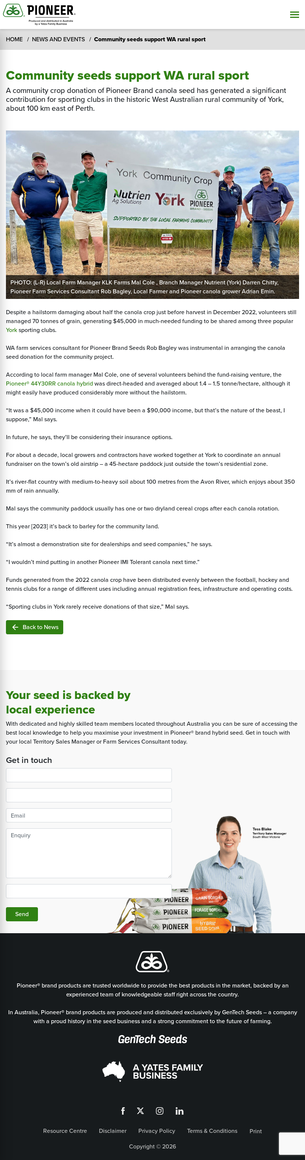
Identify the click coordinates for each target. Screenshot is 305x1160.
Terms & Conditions (212, 1131)
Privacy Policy (156, 1131)
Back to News (34, 627)
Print (256, 1131)
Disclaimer (112, 1131)
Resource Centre (65, 1131)
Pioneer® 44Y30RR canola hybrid (49, 383)
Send (22, 914)
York (11, 330)
